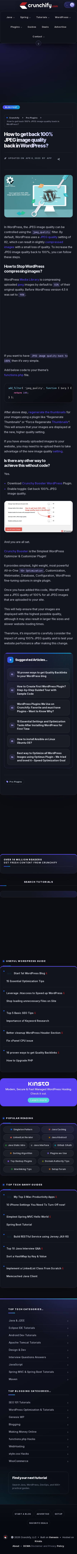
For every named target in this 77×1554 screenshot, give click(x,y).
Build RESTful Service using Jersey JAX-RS (41, 1236)
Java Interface (41, 1145)
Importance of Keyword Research (27, 1020)
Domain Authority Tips (57, 1161)
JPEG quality (48, 237)
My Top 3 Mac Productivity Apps (34, 1196)
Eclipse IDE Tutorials (22, 1328)
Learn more (38, 1100)
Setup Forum (59, 1169)
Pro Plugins (15, 781)
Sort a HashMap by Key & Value (26, 1256)
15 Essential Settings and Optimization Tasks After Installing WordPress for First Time (41, 725)
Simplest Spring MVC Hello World (27, 1216)
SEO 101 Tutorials (19, 1402)
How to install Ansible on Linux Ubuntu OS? (36, 741)
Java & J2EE (17, 1320)
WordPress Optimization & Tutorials (31, 1409)
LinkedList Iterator (23, 1137)
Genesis (53, 1537)
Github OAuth (64, 1145)
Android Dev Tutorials (22, 1335)
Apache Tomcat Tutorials (25, 1342)
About (16, 1546)
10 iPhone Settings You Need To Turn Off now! (35, 1204)
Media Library (29, 279)
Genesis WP (16, 1417)
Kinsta (38, 1541)
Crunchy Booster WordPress (42, 483)
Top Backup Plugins (21, 1161)
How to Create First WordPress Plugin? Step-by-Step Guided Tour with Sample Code (41, 690)
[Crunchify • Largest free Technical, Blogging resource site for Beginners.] (6, 1537)
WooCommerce (18, 1461)
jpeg (21, 284)
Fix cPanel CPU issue (19, 1040)
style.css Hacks (19, 1453)
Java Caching (59, 1129)
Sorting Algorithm (22, 1153)
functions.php (13, 375)
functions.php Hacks (22, 1439)
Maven (13, 1379)
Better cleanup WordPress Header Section (33, 1032)
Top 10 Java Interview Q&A (23, 1248)
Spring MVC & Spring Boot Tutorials (31, 1371)
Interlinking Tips (23, 1169)
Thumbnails (60, 422)
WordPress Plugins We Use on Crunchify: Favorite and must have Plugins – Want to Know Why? (39, 708)
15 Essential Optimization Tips (25, 981)
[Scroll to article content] (38, 43)
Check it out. (38, 1093)
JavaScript (16, 1364)
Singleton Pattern (22, 1129)
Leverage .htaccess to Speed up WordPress (34, 993)
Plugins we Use (58, 1153)
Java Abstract (59, 1137)
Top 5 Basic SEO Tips (19, 1012)
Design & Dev (17, 1350)
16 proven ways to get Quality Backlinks (31, 1052)
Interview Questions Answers (27, 1357)
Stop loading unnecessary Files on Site (31, 1000)
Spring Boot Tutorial (19, 1224)
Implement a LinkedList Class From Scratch (33, 1268)
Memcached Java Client (21, 1276)
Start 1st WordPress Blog (29, 973)
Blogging (14, 1424)
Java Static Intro (16, 1145)
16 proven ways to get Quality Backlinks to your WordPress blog (42, 674)
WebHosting (17, 1446)
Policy (60, 1546)
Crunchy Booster (16, 551)
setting (57, 451)
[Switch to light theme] (69, 5)
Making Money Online (23, 1431)
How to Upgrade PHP (19, 1060)
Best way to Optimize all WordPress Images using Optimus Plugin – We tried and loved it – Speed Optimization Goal (41, 757)
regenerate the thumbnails (47, 412)
